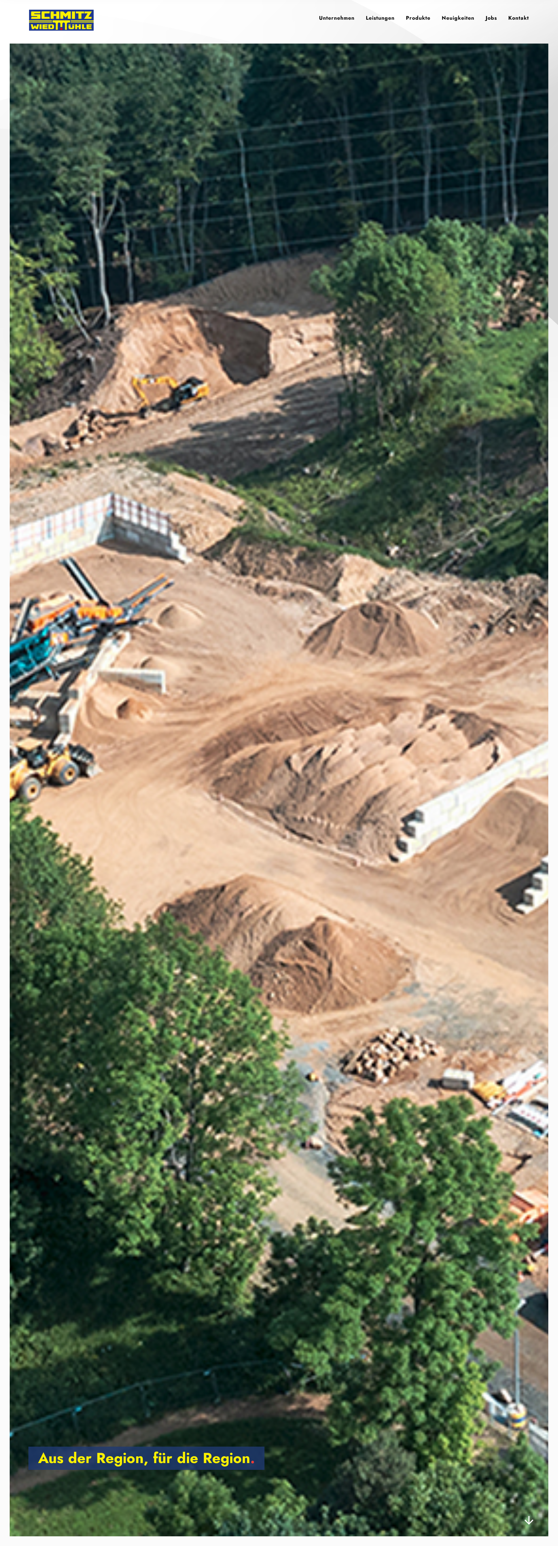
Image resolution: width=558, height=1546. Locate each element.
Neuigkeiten (458, 18)
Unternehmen (337, 18)
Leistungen (380, 18)
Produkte (418, 18)
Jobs (491, 18)
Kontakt (518, 18)
